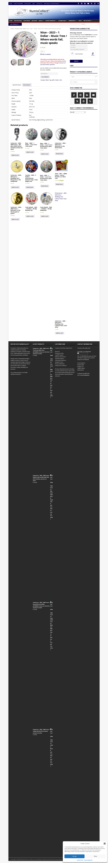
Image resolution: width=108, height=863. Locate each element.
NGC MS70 (34, 20)
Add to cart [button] (15, 155)
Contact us (39, 3)
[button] (104, 843)
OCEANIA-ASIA (62, 20)
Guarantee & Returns (60, 360)
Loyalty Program (18, 3)
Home (10, 3)
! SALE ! (80, 20)
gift (53, 80)
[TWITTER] (91, 3)
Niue (24, 28)
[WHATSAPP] (94, 3)
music (57, 80)
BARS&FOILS (72, 20)
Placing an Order (59, 353)
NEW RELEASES (18, 20)
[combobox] (83, 76)
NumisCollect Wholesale (64, 372)
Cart (33, 3)
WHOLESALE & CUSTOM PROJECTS (51, 3)
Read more (59, 153)
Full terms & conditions (61, 365)
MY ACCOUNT (87, 20)
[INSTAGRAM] (81, 3)
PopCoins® (27, 20)
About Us (57, 351)
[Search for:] (89, 24)
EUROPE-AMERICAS (50, 20)
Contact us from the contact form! (63, 348)
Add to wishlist (46, 54)
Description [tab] (26, 85)
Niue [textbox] (83, 77)
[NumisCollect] (54, 18)
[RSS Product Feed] (98, 3)
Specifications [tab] (17, 85)
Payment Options (59, 358)
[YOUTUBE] (88, 3)
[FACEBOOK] (78, 3)
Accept (74, 856)
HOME (10, 20)
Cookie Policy (80, 860)
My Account (28, 3)
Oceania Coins (18, 28)
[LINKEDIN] (84, 3)
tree (60, 80)
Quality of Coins (59, 362)
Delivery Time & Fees (60, 357)
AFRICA (40, 20)
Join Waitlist (45, 77)
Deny (95, 856)
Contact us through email (83, 348)
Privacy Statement (88, 860)
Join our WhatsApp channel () (81, 34)
